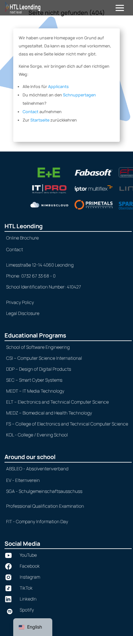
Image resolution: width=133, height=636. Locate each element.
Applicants (58, 86)
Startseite (39, 120)
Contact (30, 111)
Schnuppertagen (79, 95)
